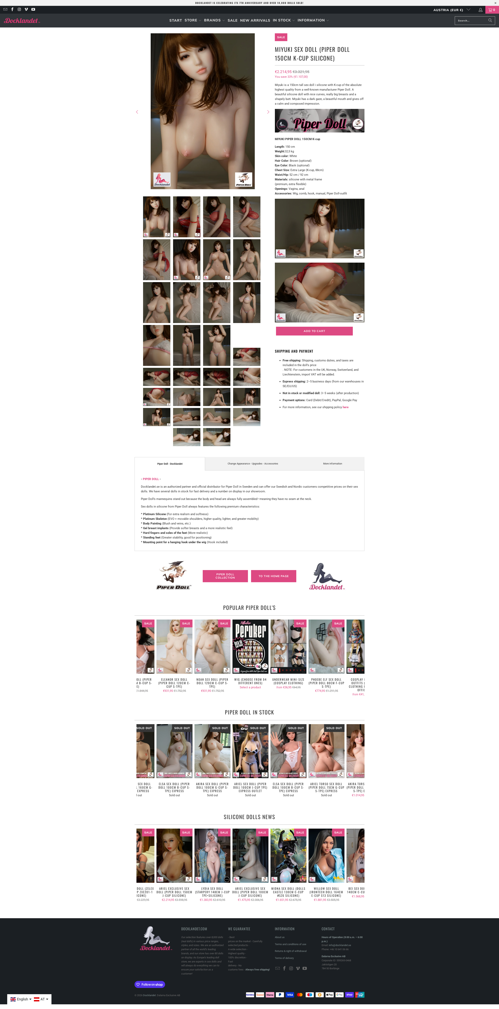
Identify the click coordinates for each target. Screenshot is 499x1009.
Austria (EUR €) (449, 10)
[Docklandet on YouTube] (33, 10)
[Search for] (490, 20)
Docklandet (149, 995)
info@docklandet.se (340, 945)
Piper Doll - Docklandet (169, 463)
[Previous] (137, 112)
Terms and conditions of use (290, 944)
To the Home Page (274, 576)
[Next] (268, 112)
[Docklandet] (22, 20)
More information (332, 463)
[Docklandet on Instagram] (19, 10)
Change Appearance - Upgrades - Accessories (253, 463)
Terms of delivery (284, 958)
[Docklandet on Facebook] (12, 10)
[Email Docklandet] (5, 10)
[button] (193, 21)
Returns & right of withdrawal (291, 951)
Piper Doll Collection (225, 576)
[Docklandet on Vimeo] (26, 10)
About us (280, 937)
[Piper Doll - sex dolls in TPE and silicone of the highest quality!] (320, 131)
